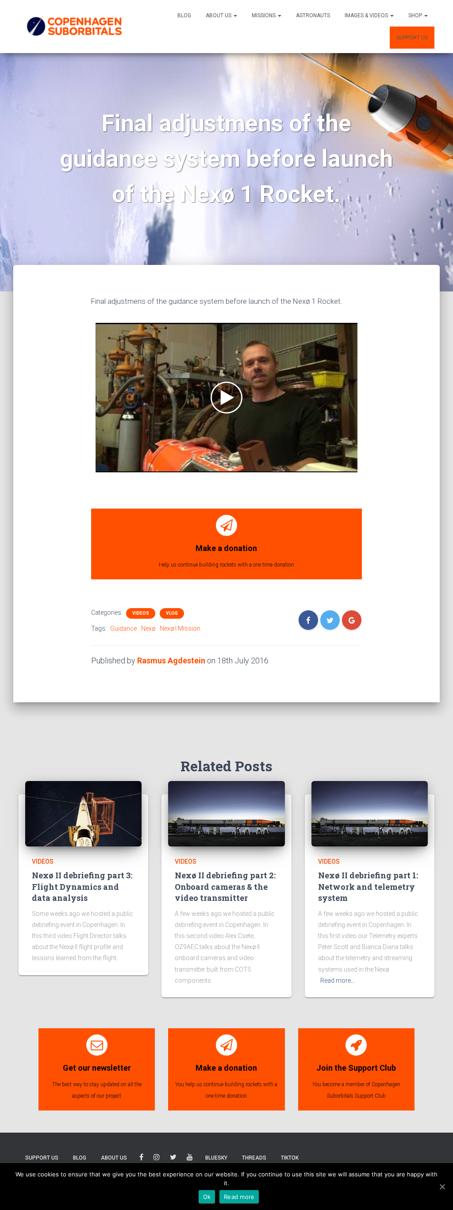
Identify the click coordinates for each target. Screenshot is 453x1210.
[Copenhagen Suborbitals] (74, 26)
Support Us (412, 37)
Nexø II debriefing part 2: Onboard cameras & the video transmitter (225, 886)
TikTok (290, 1158)
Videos (140, 613)
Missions (264, 15)
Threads (254, 1158)
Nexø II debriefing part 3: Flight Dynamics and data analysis (82, 886)
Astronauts (313, 15)
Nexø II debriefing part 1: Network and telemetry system (368, 886)
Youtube (189, 1158)
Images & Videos (367, 15)
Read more (239, 1196)
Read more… (337, 980)
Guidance (123, 628)
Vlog (172, 613)
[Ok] (442, 1186)
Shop (415, 15)
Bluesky (216, 1158)
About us (219, 15)
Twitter (173, 1158)
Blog (184, 15)
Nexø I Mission (180, 628)
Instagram (156, 1158)
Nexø (148, 628)
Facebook (141, 1158)
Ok (207, 1196)
